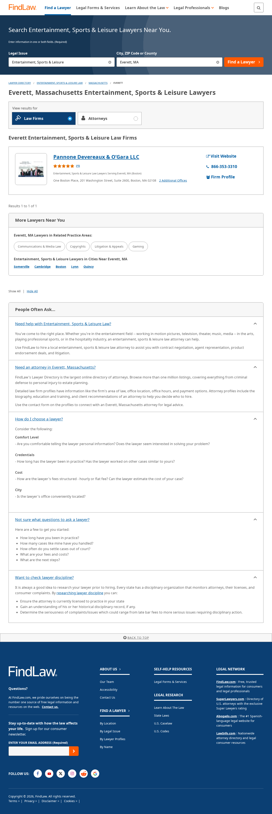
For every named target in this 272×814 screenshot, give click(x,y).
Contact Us (107, 697)
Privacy (29, 801)
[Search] (259, 7)
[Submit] (74, 751)
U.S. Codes (161, 731)
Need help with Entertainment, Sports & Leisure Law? (63, 323)
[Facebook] (38, 773)
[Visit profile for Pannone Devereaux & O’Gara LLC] (31, 169)
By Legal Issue (110, 731)
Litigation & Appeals (109, 246)
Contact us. (50, 707)
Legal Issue (17, 53)
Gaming (138, 246)
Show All (14, 291)
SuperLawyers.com (230, 699)
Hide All (32, 291)
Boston (61, 267)
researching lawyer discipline (80, 593)
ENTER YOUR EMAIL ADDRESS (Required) (38, 743)
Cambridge (42, 267)
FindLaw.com (226, 682)
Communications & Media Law (39, 246)
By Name (106, 747)
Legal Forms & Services (170, 682)
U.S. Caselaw (163, 723)
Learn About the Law (169, 708)
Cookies (70, 801)
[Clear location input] (217, 62)
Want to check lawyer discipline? (44, 577)
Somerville (21, 267)
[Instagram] (72, 773)
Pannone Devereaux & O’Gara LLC (96, 156)
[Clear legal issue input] (110, 62)
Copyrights (78, 246)
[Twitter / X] (61, 773)
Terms (13, 801)
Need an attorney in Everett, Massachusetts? (55, 367)
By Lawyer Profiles (112, 739)
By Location (108, 723)
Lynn (74, 267)
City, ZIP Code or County (136, 53)
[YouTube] (49, 773)
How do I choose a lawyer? (39, 419)
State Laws (161, 715)
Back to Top (138, 638)
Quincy (89, 267)
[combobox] (61, 62)
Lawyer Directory (19, 82)
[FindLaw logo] (24, 8)
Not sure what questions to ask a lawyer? (52, 519)
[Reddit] (83, 773)
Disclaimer (50, 801)
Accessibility (108, 690)
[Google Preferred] (95, 773)
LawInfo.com (225, 733)
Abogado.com (226, 716)
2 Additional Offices (173, 180)
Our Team (107, 682)
